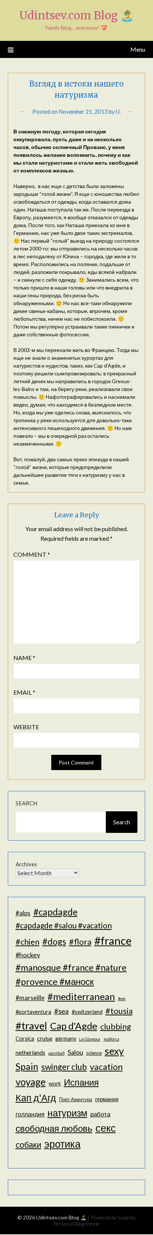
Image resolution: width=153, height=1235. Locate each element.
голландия (30, 1114)
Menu (137, 49)
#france (112, 940)
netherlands (30, 1052)
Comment (31, 554)
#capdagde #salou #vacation (64, 925)
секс (105, 1128)
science (94, 1053)
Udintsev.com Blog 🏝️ (76, 15)
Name (24, 657)
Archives (26, 864)
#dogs (54, 941)
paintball (56, 1053)
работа (100, 1114)
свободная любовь (54, 1128)
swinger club (64, 1067)
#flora (80, 942)
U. (118, 111)
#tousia (119, 1011)
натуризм (67, 1112)
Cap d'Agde (73, 1026)
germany (65, 1038)
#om (122, 998)
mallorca (111, 1039)
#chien (27, 942)
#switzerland (87, 1012)
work (55, 1083)
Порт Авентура (75, 1099)
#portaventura (33, 1012)
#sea (61, 1011)
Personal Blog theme (76, 1224)
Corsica (25, 1038)
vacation (106, 1066)
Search (26, 803)
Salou (75, 1052)
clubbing (115, 1026)
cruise (44, 1038)
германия (106, 1099)
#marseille (30, 998)
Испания (81, 1082)
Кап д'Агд (36, 1097)
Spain (27, 1066)
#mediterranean (81, 996)
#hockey (28, 955)
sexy (114, 1051)
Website (26, 726)
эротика (62, 1144)
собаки (28, 1144)
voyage (31, 1082)
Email (24, 692)
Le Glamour (90, 1039)
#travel (31, 1025)
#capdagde (55, 911)
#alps (23, 913)
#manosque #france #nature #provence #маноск (71, 974)
